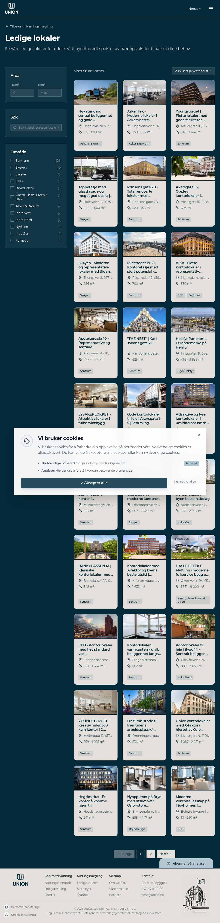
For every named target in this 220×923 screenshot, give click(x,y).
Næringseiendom (58, 883)
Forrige (126, 854)
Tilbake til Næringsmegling (31, 26)
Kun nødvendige (185, 481)
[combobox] (193, 71)
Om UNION (117, 883)
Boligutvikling (55, 889)
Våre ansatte (118, 889)
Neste (163, 854)
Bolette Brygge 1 (154, 883)
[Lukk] (199, 434)
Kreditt (50, 895)
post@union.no (152, 895)
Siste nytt (84, 889)
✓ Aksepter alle (94, 483)
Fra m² (15, 84)
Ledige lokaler (87, 883)
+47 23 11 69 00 (152, 889)
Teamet (82, 895)
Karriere (115, 895)
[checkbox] (12, 160)
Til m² (41, 84)
